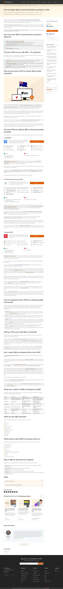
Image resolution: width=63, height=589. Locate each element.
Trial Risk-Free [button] (51, 38)
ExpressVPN (8, 66)
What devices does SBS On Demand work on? (51, 76)
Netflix (11, 322)
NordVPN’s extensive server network (10, 161)
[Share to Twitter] (4, 492)
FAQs (47, 82)
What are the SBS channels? (51, 73)
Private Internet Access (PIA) (11, 63)
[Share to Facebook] (6, 492)
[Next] (43, 496)
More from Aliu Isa (16, 539)
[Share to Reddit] (8, 492)
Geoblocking (9, 5)
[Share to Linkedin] (10, 492)
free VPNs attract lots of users (19, 364)
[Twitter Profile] (5, 572)
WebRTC (9, 282)
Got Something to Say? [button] (24, 544)
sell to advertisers (10, 384)
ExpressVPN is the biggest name (10, 255)
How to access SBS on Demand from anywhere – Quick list (51, 47)
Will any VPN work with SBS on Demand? (51, 64)
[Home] (8, 2)
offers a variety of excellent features (10, 206)
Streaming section (24, 496)
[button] (37, 141)
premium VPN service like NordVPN (17, 41)
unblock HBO (6, 163)
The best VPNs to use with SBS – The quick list (51, 50)
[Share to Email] (16, 492)
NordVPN (8, 60)
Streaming (14, 5)
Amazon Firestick (25, 287)
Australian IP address (13, 312)
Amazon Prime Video (29, 272)
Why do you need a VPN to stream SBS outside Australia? (51, 54)
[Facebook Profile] (4, 572)
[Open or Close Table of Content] (57, 44)
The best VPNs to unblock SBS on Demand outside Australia (51, 57)
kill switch (12, 326)
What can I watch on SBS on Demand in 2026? (51, 71)
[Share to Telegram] (14, 492)
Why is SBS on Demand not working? (51, 80)
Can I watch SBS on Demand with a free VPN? (51, 67)
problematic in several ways (14, 355)
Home (5, 5)
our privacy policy (46, 588)
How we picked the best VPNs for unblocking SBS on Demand (51, 60)
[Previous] (41, 496)
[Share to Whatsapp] (12, 492)
